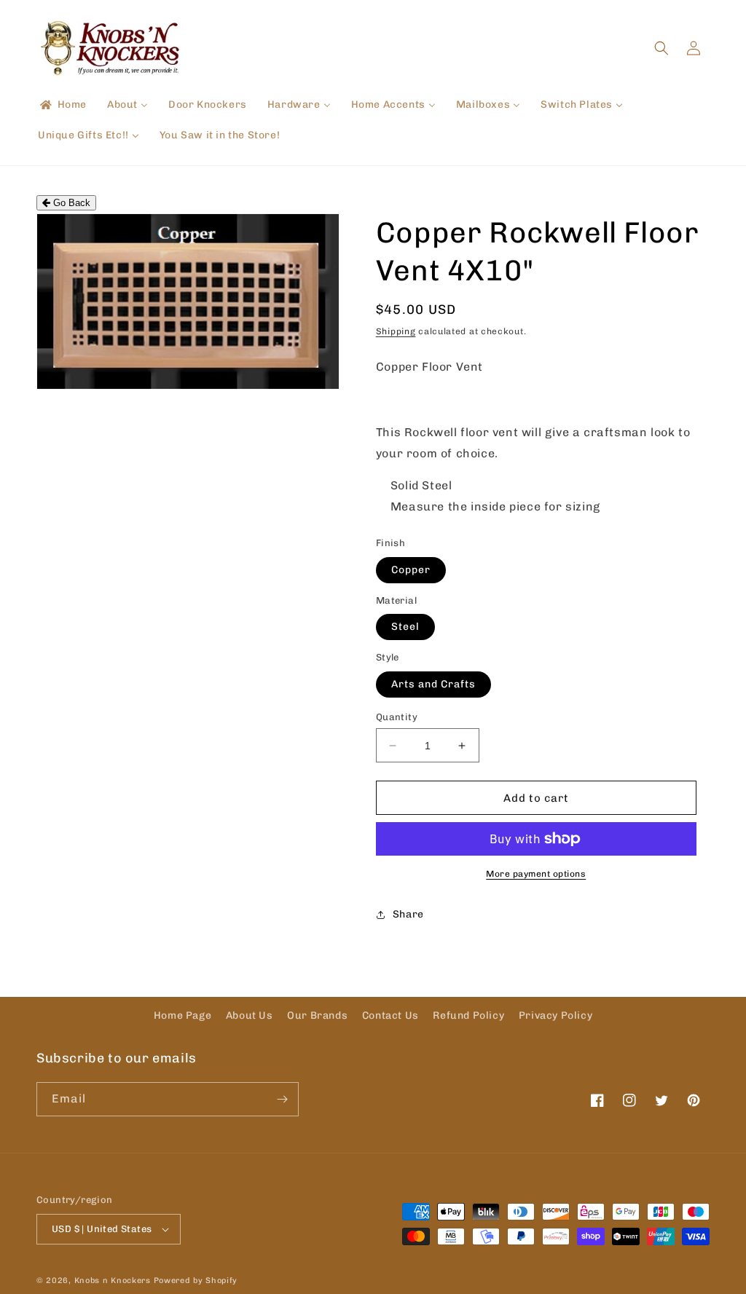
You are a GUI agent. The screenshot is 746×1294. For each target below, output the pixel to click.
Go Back (70, 202)
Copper (411, 570)
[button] (661, 48)
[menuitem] (62, 105)
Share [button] (408, 914)
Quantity (396, 716)
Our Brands (317, 1015)
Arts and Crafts (433, 684)
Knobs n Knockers (112, 1280)
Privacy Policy (555, 1015)
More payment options (536, 874)
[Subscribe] (282, 1099)
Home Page (182, 1015)
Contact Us (390, 1015)
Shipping (396, 331)
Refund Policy (468, 1015)
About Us (249, 1015)
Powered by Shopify (196, 1280)
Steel (405, 626)
